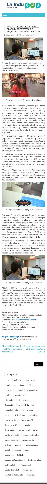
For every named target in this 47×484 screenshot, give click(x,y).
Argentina (30, 380)
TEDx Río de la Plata (14, 474)
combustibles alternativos (26, 390)
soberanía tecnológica (14, 459)
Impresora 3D (11, 425)
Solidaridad (10, 464)
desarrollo (19, 395)
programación (28, 440)
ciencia (8, 390)
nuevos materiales (31, 435)
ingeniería (25, 425)
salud (27, 450)
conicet (8, 395)
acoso (7, 380)
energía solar (27, 410)
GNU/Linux (20, 415)
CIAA (31, 385)
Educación (9, 405)
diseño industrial (12, 400)
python (8, 445)
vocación (30, 474)
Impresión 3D (27, 420)
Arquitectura (10, 385)
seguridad (9, 455)
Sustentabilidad (12, 469)
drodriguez (10, 35)
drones (26, 400)
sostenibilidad (25, 464)
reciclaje (18, 445)
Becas (22, 385)
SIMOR (20, 455)
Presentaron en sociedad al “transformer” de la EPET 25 (34, 349)
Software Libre (34, 459)
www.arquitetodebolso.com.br (24, 319)
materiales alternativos (29, 430)
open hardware (11, 440)
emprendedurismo (26, 405)
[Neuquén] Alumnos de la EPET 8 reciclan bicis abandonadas (12, 349)
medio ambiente (12, 435)
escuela (8, 415)
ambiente (18, 380)
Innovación (10, 430)
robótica (17, 450)
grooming (32, 415)
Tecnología (27, 469)
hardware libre (11, 420)
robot (7, 450)
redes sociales (32, 445)
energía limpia (11, 410)
